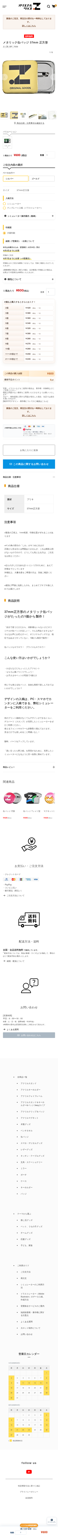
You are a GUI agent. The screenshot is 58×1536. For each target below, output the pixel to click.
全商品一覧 (22, 1076)
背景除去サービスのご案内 (32, 1305)
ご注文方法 (26, 1271)
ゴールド (36, 178)
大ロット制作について (30, 1327)
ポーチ (24, 1174)
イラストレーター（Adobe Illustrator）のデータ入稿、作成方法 (33, 1296)
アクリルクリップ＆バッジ (32, 1111)
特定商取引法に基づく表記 (29, 1486)
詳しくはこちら (29, 25)
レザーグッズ (27, 1149)
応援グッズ (26, 1239)
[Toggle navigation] (6, 6)
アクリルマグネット (29, 1117)
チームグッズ (27, 1232)
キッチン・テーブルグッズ (32, 1155)
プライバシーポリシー (29, 1491)
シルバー (10, 178)
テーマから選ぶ (24, 1213)
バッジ (24, 1193)
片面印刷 (11, 232)
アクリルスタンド (28, 1083)
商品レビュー (9, 767)
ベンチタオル (27, 1130)
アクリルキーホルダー (30, 1089)
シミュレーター (14, 203)
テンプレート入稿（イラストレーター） (25, 207)
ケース (24, 1181)
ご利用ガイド (23, 1265)
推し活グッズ (27, 1220)
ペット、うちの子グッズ (31, 1226)
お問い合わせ (27, 1334)
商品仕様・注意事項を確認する (30, 123)
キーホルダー (27, 1187)
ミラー (24, 1168)
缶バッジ (25, 1136)
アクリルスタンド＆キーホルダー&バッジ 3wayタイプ (33, 1103)
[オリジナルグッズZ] (30, 6)
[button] (4, 77)
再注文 (24, 1278)
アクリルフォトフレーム (31, 1096)
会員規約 (29, 1498)
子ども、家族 (27, 1245)
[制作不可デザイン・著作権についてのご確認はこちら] (25, 401)
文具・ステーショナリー (31, 1162)
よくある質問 (27, 1321)
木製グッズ (26, 1124)
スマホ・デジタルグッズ (31, 1143)
